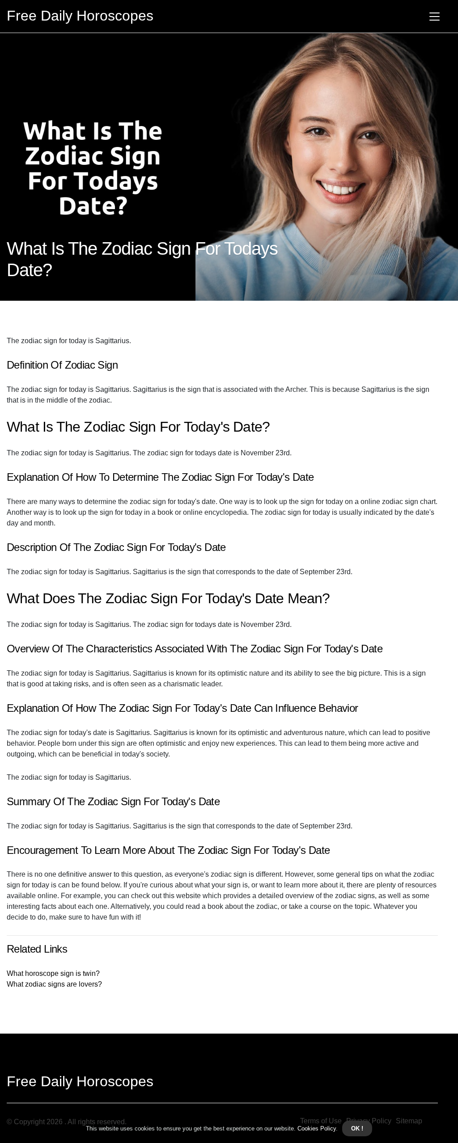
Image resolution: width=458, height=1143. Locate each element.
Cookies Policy (316, 1128)
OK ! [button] (357, 1128)
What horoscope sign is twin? (53, 973)
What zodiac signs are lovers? (54, 984)
